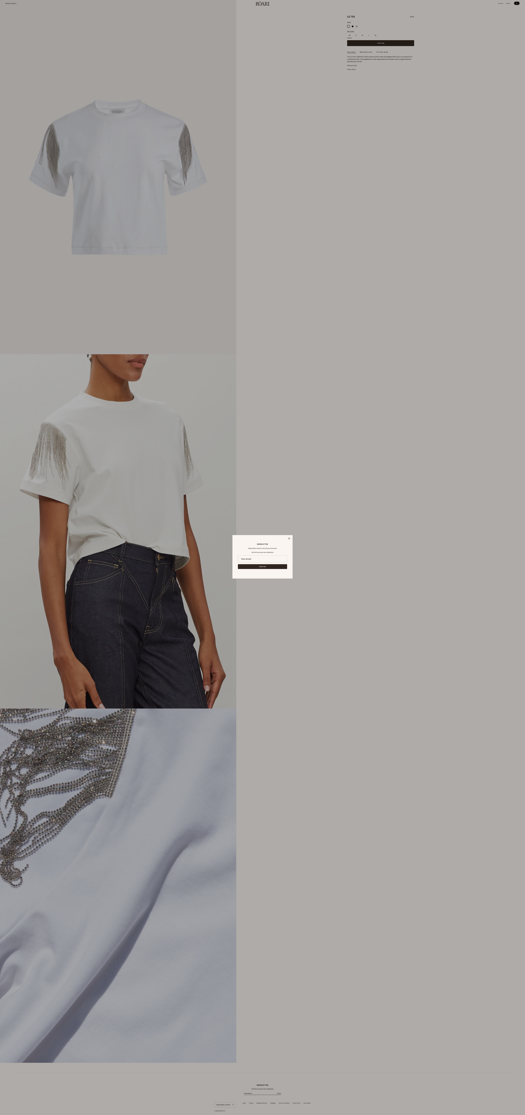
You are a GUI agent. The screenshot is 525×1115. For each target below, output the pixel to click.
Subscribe (262, 566)
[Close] (289, 538)
